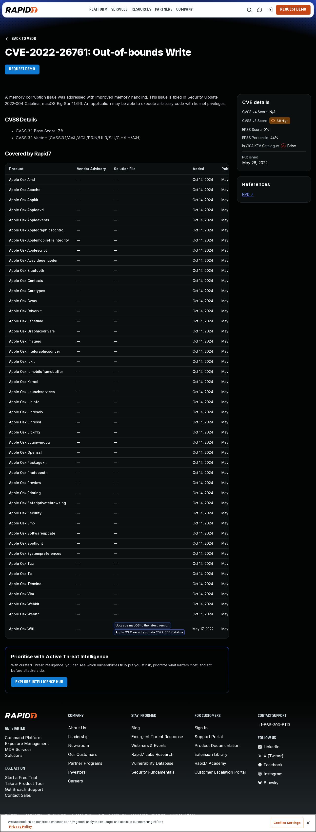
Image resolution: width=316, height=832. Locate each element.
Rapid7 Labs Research (152, 754)
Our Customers (82, 754)
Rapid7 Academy (210, 763)
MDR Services (18, 749)
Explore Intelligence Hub (39, 682)
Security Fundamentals (152, 772)
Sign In (201, 727)
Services (119, 10)
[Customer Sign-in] (270, 9)
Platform (98, 10)
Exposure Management (27, 743)
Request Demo (293, 10)
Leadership (78, 736)
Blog (135, 727)
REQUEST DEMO (22, 69)
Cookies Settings (287, 823)
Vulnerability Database (152, 763)
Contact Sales (18, 795)
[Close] (308, 822)
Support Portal (209, 736)
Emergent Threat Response (157, 736)
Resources (141, 10)
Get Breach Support (24, 789)
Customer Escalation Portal (220, 772)
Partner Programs (85, 763)
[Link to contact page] (259, 9)
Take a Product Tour (24, 783)
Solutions (13, 755)
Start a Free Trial (21, 777)
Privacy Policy (20, 827)
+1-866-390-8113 (274, 724)
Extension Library (211, 754)
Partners (163, 10)
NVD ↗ (248, 194)
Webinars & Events (148, 745)
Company (184, 10)
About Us (77, 727)
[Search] (249, 9)
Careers (75, 781)
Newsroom (78, 745)
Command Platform (23, 737)
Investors (77, 772)
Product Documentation (217, 745)
